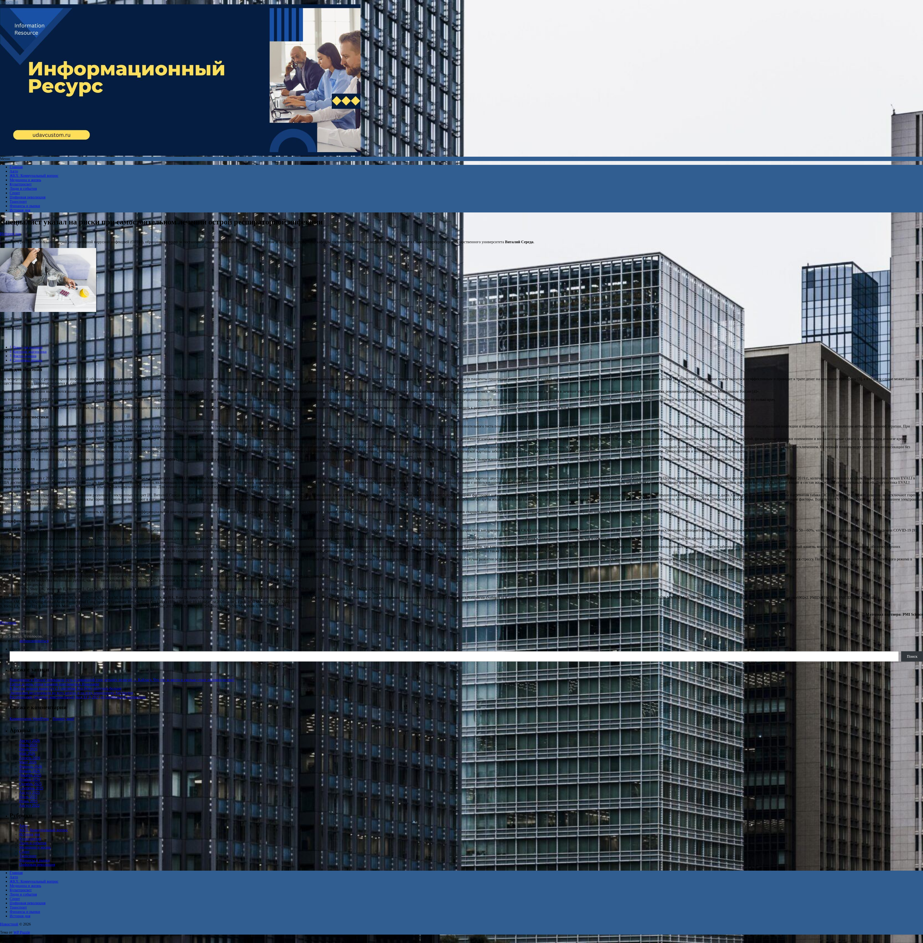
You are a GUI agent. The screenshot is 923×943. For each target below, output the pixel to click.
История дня (20, 210)
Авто (14, 171)
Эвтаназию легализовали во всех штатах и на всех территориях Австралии (71, 693)
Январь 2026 (29, 771)
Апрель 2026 (29, 758)
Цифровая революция (27, 197)
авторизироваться (34, 641)
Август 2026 (29, 740)
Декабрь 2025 (30, 775)
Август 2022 (29, 805)
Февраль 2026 (30, 766)
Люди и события (23, 188)
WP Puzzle (21, 932)
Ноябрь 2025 (29, 779)
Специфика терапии (27, 360)
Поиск (15, 649)
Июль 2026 (28, 745)
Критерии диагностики (30, 352)
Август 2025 (29, 792)
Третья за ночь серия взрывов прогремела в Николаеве (54, 684)
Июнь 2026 (28, 749)
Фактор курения (24, 356)
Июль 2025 (28, 797)
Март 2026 (28, 762)
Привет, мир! (63, 719)
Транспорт (18, 201)
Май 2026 (27, 753)
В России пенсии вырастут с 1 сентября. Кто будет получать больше (65, 688)
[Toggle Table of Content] (3, 339)
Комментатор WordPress (29, 719)
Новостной (9, 2)
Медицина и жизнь (25, 180)
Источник (8, 622)
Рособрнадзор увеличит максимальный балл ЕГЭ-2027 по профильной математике (78, 697)
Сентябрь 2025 (31, 788)
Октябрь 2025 (30, 784)
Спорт (15, 193)
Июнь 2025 (28, 801)
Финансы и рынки (25, 206)
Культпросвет (21, 184)
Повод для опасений (28, 347)
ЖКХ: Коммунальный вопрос (34, 176)
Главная (16, 167)
